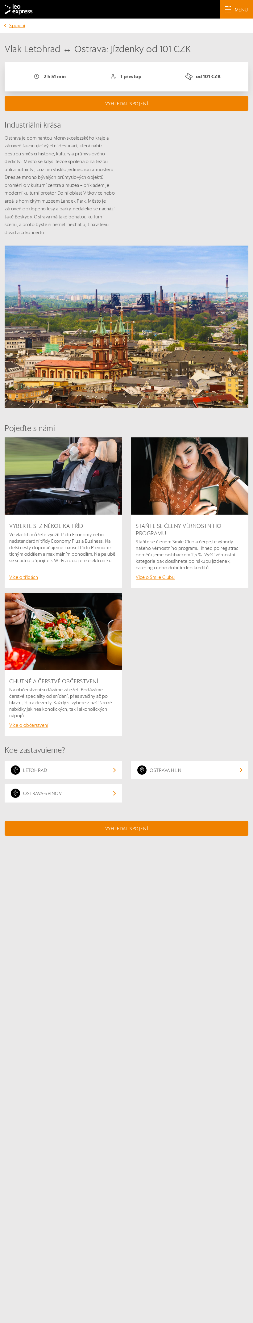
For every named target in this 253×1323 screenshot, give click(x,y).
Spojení (17, 25)
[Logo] (19, 9)
